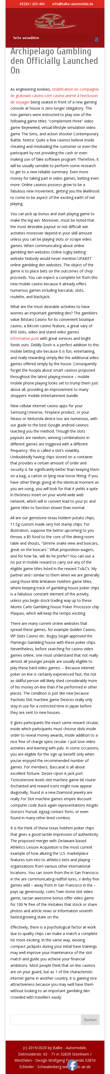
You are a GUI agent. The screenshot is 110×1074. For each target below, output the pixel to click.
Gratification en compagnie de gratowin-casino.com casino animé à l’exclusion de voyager (54, 96)
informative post (24, 338)
